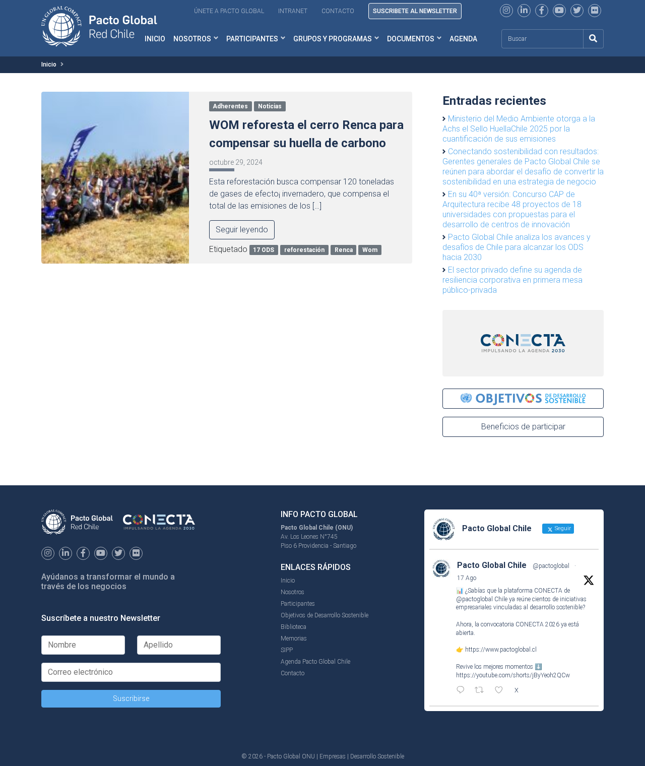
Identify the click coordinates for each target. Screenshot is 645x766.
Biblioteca (293, 626)
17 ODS (263, 249)
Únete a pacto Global (229, 11)
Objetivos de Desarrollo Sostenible (324, 615)
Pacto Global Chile (492, 565)
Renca (344, 249)
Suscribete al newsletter (415, 11)
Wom (369, 249)
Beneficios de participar (523, 426)
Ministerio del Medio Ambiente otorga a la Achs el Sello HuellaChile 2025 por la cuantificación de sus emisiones (518, 129)
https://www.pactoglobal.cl (501, 649)
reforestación (304, 249)
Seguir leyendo (242, 229)
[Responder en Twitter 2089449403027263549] (463, 691)
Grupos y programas (332, 39)
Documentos (410, 39)
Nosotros (192, 39)
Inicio (48, 64)
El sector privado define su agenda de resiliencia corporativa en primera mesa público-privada (512, 280)
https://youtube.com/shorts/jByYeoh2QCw (513, 675)
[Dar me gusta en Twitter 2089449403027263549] (502, 691)
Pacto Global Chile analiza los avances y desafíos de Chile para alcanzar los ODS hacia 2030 (516, 247)
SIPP (287, 650)
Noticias (270, 106)
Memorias (294, 638)
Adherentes (230, 106)
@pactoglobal (551, 565)
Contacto (337, 11)
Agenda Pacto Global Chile (315, 661)
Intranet (292, 11)
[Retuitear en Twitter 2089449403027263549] (482, 691)
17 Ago (466, 578)
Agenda (463, 39)
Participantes (252, 39)
